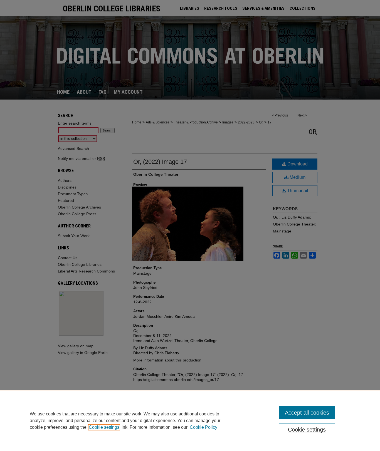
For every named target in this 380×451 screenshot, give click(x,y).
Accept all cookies (307, 413)
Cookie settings (104, 427)
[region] (190, 420)
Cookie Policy (203, 427)
